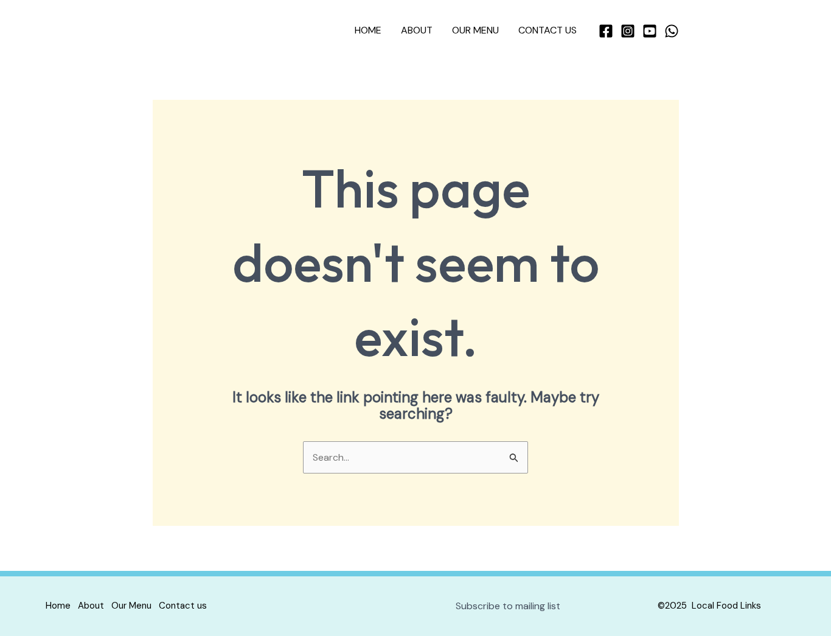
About (417, 30)
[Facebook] (606, 31)
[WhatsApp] (671, 31)
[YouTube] (649, 31)
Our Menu (475, 30)
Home (368, 30)
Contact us (547, 30)
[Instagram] (628, 31)
